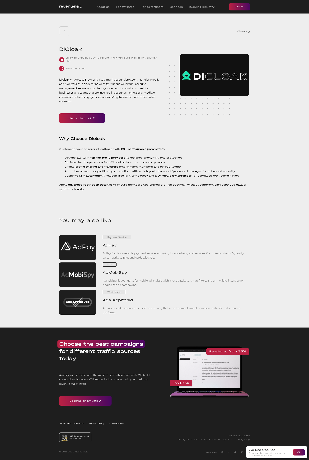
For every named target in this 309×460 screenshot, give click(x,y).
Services (176, 6)
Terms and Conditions (71, 423)
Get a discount (80, 118)
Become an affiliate (84, 400)
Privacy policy (96, 423)
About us (103, 6)
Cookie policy (116, 423)
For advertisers (152, 6)
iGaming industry (202, 6)
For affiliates (125, 6)
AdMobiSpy (115, 272)
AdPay (110, 245)
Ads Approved (118, 300)
